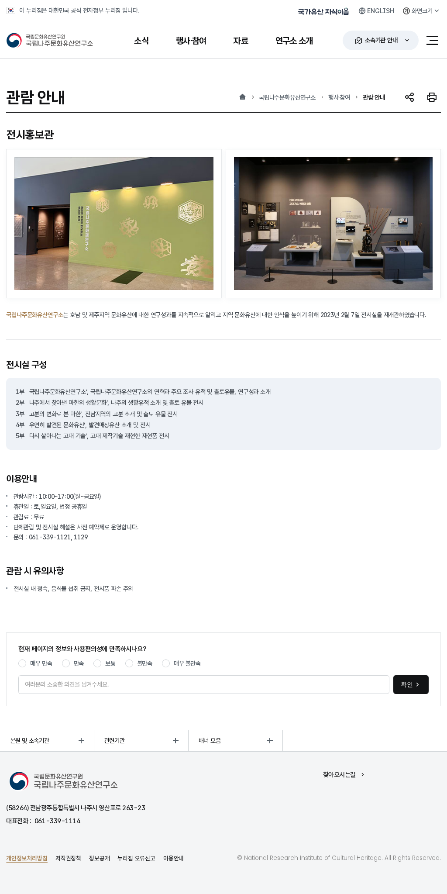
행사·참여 (339, 97)
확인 (407, 684)
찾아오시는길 (339, 774)
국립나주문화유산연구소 (287, 97)
